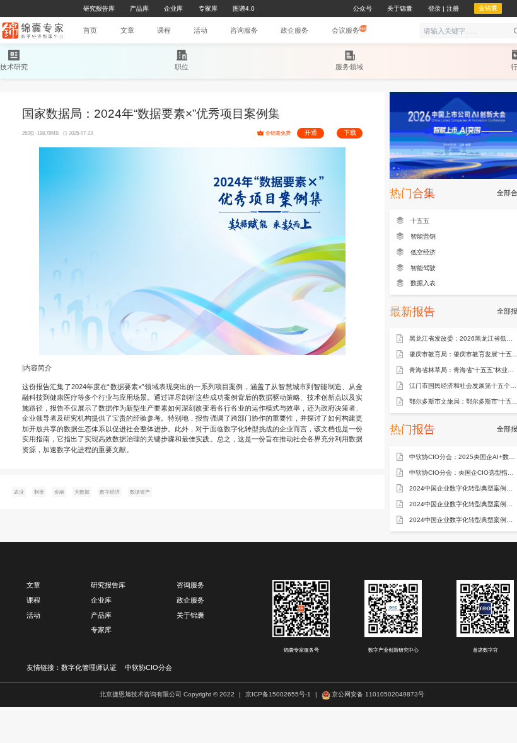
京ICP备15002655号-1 (278, 694)
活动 (33, 615)
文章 (33, 585)
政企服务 (190, 600)
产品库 (101, 615)
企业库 (101, 600)
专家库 (101, 629)
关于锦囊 (190, 615)
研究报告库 (108, 585)
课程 (33, 600)
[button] (127, 30)
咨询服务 (190, 585)
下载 (350, 132)
